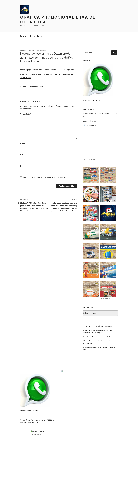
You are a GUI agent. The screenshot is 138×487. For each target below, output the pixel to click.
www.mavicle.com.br (90, 121)
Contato (23, 36)
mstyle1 (43, 50)
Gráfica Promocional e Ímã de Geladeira (58, 19)
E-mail (23, 154)
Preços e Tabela (36, 36)
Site (21, 166)
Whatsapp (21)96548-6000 (92, 100)
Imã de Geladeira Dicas (33, 86)
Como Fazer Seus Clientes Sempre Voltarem (98, 337)
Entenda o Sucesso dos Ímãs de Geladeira (97, 326)
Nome (23, 143)
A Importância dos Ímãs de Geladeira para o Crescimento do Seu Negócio (98, 331)
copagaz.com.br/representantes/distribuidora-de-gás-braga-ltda (50, 69)
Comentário (25, 114)
